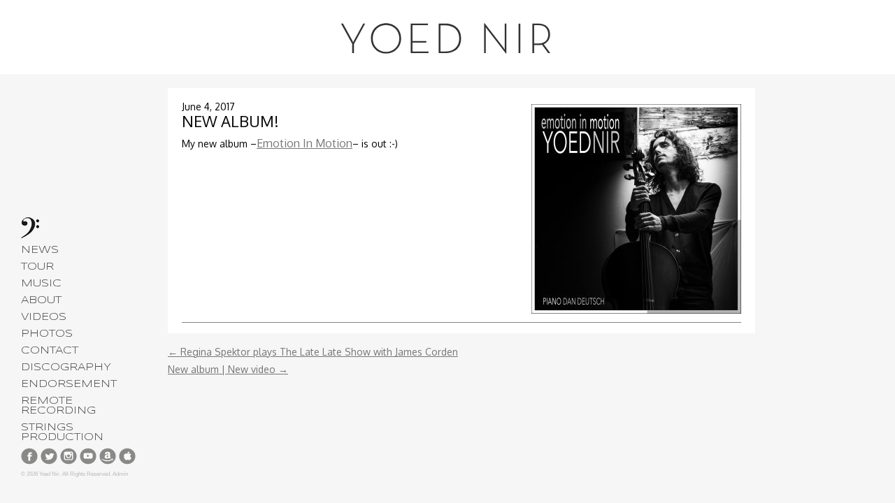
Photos (47, 334)
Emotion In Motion (304, 143)
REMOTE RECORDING (58, 406)
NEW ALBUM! (230, 121)
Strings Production (62, 432)
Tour (37, 267)
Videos (43, 317)
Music (41, 284)
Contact (49, 351)
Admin (120, 474)
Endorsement (69, 384)
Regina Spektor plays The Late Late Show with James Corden (313, 352)
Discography (66, 367)
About (41, 300)
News (40, 250)
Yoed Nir (447, 42)
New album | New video (228, 369)
